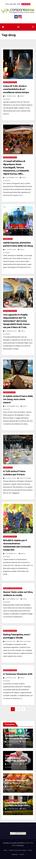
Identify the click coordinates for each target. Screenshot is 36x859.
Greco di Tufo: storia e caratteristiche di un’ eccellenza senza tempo (16, 89)
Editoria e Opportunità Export (13, 588)
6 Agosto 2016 (10, 641)
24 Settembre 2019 (12, 406)
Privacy (30, 850)
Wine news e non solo (10, 82)
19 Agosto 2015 (10, 678)
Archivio (22, 854)
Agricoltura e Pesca (12, 800)
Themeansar (20, 845)
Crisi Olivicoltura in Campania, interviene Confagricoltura (17, 805)
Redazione (15, 854)
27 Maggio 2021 (10, 96)
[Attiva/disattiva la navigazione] (18, 27)
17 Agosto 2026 (12, 809)
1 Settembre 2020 (11, 177)
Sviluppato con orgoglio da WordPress (14, 843)
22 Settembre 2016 (12, 599)
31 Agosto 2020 (10, 249)
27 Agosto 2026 (12, 741)
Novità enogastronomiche (13, 777)
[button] (33, 27)
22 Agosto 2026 (12, 764)
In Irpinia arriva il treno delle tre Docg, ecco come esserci (18, 399)
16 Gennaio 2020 (11, 331)
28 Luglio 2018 (10, 478)
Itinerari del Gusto (9, 392)
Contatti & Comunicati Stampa (17, 850)
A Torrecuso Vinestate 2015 (17, 674)
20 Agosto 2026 (12, 786)
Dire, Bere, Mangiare (11, 755)
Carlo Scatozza (25, 478)
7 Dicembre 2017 (11, 553)
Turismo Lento (8, 238)
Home (5, 850)
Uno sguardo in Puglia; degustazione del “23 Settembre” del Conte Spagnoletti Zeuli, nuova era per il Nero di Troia (16, 321)
